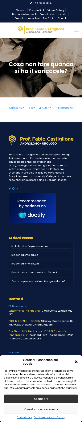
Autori (45, 108)
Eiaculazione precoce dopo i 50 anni (34, 272)
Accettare (41, 399)
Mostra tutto (65, 108)
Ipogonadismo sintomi (25, 263)
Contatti (62, 18)
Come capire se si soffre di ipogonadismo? (38, 281)
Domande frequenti (24, 14)
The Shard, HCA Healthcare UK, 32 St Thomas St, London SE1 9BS (41, 336)
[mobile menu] (77, 30)
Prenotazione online (27, 18)
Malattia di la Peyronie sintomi (29, 246)
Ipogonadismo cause (24, 255)
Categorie (15, 108)
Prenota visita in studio (53, 14)
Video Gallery (55, 10)
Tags (30, 108)
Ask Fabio (49, 18)
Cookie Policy (24, 417)
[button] (76, 362)
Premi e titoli (36, 10)
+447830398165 (42, 3)
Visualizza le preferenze (41, 409)
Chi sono (20, 10)
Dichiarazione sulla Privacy (49, 417)
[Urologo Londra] (41, 30)
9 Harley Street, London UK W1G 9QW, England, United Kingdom (41, 322)
